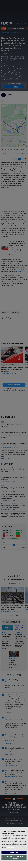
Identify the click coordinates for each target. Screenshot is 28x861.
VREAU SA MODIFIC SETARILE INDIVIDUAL (14, 857)
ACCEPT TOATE (14, 852)
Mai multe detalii (11, 848)
